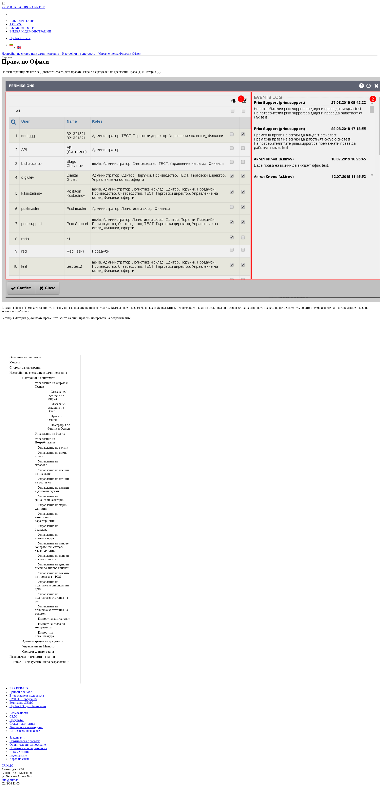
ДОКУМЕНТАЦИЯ (23, 20)
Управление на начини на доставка (52, 480)
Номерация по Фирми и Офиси (59, 426)
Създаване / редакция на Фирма (57, 395)
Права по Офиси (55, 418)
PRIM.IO (7, 765)
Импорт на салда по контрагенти (50, 625)
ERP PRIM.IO (19, 688)
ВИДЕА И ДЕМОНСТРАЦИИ (30, 31)
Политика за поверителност (28, 748)
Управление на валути (53, 447)
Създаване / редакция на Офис (57, 407)
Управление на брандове (46, 527)
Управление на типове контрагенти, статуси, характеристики (51, 547)
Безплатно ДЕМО (21, 702)
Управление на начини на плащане (52, 471)
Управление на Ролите (50, 433)
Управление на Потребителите (45, 440)
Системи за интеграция (25, 367)
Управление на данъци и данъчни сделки (52, 489)
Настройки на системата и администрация (30, 53)
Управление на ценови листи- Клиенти (52, 557)
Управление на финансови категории (50, 498)
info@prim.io (10, 780)
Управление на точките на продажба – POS (52, 574)
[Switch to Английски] (197, 47)
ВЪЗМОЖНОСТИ (22, 28)
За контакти (18, 737)
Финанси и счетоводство (26, 727)
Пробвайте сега (20, 38)
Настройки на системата (78, 53)
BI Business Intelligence (25, 730)
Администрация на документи (43, 641)
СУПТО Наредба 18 (23, 699)
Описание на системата (25, 357)
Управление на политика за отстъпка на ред (51, 597)
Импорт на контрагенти (54, 618)
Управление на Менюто (38, 646)
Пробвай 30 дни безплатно (28, 706)
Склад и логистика (22, 723)
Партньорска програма (25, 741)
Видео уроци (18, 755)
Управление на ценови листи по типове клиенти (52, 566)
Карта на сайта (19, 759)
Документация (19, 751)
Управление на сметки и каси (51, 454)
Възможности (19, 713)
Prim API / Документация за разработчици (41, 661)
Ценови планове (21, 692)
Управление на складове (46, 463)
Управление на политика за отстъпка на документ (51, 610)
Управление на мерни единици (51, 506)
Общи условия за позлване (28, 744)
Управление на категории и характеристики (46, 517)
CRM (13, 716)
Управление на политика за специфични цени (52, 585)
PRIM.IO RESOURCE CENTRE (23, 7)
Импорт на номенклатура (44, 634)
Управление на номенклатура (46, 536)
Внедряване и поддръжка (27, 695)
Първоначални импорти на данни (32, 656)
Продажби (17, 720)
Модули (15, 362)
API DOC (16, 24)
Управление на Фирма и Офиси (119, 53)
